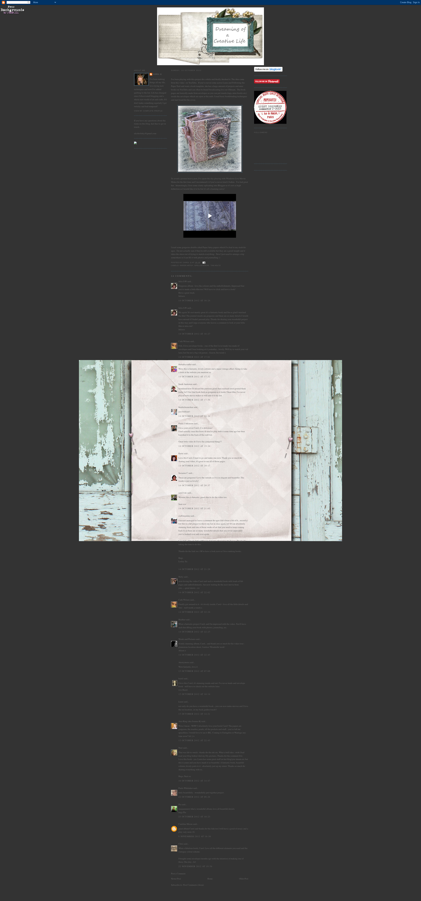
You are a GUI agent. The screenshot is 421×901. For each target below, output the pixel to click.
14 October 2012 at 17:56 (194, 399)
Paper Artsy (186, 265)
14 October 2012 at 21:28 (194, 569)
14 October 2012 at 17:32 (194, 376)
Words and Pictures (186, 639)
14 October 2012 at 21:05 (194, 508)
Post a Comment (178, 873)
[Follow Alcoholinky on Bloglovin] (268, 70)
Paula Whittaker (185, 788)
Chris (180, 843)
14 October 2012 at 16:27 (194, 333)
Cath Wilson (184, 341)
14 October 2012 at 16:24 (194, 300)
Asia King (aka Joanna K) (189, 721)
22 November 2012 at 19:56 (195, 866)
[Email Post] (204, 262)
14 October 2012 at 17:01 (194, 356)
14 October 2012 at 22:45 (194, 654)
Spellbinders (201, 265)
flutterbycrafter (185, 364)
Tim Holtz (216, 265)
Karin (180, 453)
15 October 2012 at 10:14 (194, 694)
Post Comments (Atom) (193, 884)
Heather (181, 619)
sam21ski (182, 492)
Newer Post (176, 878)
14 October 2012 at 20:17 (194, 465)
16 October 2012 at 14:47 (194, 780)
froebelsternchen (185, 407)
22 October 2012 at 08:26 (194, 796)
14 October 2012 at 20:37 (194, 485)
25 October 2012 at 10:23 (194, 816)
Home (210, 878)
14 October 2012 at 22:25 (194, 631)
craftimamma (184, 515)
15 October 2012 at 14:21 (194, 713)
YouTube (192, 82)
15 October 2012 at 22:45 (194, 740)
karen (180, 701)
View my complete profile (148, 111)
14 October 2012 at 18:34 (194, 416)
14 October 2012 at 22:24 (194, 611)
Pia (179, 804)
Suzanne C (183, 472)
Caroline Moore (185, 823)
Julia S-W (182, 281)
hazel (180, 678)
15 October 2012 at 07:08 (194, 671)
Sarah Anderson (185, 384)
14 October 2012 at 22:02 (194, 592)
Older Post (243, 878)
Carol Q (157, 74)
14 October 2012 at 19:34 (194, 445)
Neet (180, 747)
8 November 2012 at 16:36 (194, 836)
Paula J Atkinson (185, 423)
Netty (180, 576)
